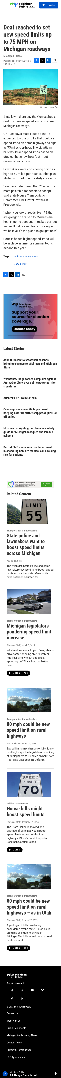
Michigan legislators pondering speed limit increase (29, 632)
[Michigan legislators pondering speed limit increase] (29, 601)
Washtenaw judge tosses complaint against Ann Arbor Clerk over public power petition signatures (29, 382)
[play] (5, 1073)
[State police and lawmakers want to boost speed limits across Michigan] (29, 511)
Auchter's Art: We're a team (20, 398)
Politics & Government (26, 256)
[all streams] (56, 1074)
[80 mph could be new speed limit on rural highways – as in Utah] (29, 876)
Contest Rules (14, 1042)
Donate (50, 5)
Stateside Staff (14, 645)
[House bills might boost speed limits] (29, 784)
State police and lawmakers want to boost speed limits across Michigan (26, 544)
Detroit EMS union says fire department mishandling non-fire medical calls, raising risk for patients (29, 450)
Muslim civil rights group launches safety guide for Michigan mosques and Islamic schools (28, 431)
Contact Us (12, 1013)
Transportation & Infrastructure (22, 530)
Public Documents (16, 1028)
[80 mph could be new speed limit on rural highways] (29, 700)
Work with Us (14, 1021)
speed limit (20, 264)
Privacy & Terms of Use (19, 1050)
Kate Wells (12, 743)
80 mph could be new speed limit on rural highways (28, 730)
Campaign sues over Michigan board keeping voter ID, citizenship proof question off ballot (30, 412)
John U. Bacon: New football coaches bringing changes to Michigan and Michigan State (30, 363)
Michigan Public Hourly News (22, 1035)
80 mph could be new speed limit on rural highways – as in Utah (29, 907)
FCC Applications (16, 1057)
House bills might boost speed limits (26, 811)
